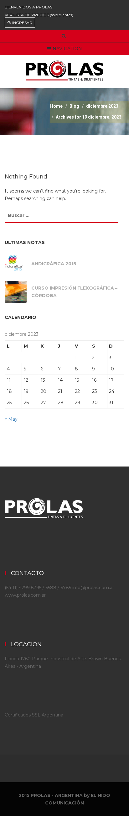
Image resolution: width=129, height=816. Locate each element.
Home (56, 106)
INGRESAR (21, 22)
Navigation (67, 48)
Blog (74, 106)
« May (11, 419)
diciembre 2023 (102, 106)
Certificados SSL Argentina (34, 715)
